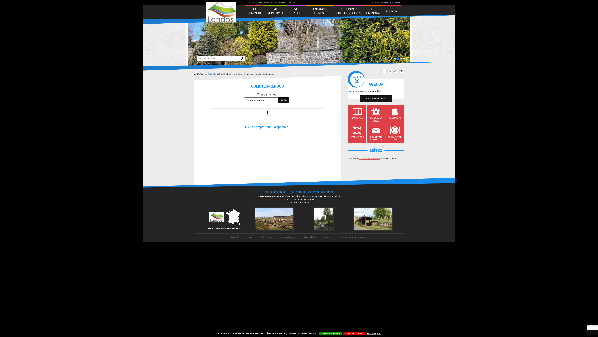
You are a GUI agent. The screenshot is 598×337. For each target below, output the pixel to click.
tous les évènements (376, 98)
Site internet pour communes (353, 237)
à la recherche (269, 2)
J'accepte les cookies (330, 333)
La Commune (255, 11)
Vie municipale (275, 11)
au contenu (257, 2)
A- (384, 70)
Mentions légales (288, 237)
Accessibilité (310, 237)
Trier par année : (267, 94)
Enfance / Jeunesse (320, 11)
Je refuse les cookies (354, 333)
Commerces (395, 118)
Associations (357, 137)
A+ (395, 70)
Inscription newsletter (376, 138)
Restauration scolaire (395, 138)
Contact (249, 237)
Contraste (291, 2)
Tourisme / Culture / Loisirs (348, 11)
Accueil (211, 73)
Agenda (391, 11)
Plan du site (395, 2)
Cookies (328, 237)
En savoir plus (374, 333)
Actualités (357, 118)
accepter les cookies (369, 158)
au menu (281, 2)
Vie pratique (296, 11)
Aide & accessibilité (380, 2)
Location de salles (376, 119)
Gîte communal (372, 11)
